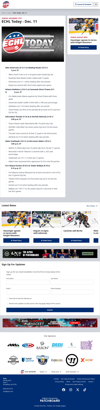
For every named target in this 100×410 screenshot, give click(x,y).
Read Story (84, 47)
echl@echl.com (8, 391)
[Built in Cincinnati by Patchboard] (50, 400)
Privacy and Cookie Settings (74, 384)
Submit (50, 310)
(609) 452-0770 (8, 389)
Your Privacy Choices (79, 382)
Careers (90, 382)
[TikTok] (85, 389)
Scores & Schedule (84, 4)
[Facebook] (63, 389)
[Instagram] (70, 389)
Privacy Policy (59, 382)
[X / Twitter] (77, 389)
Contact (56, 379)
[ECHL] (6, 4)
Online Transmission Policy (86, 379)
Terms (68, 382)
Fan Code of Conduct (68, 379)
